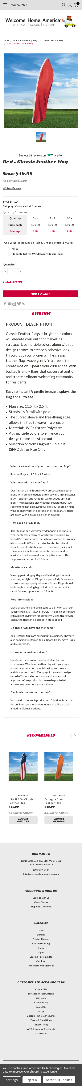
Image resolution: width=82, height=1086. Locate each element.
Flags (41, 947)
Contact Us (41, 989)
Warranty (41, 998)
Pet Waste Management (41, 965)
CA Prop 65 (41, 1033)
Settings (12, 1080)
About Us (41, 1006)
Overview (41, 313)
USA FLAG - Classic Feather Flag (21, 801)
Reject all (32, 1080)
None (15, 248)
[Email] (9, 304)
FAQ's (41, 1011)
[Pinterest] (24, 304)
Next (75, 735)
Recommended (41, 735)
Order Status (41, 902)
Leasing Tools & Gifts (41, 956)
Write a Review (12, 188)
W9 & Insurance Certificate (41, 1029)
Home (6, 40)
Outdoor (41, 961)
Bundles (41, 934)
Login (35, 897)
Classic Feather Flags (54, 40)
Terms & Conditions (41, 1020)
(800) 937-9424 (18, 4)
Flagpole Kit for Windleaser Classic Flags (38, 253)
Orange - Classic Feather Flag (55, 801)
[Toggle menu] (5, 7)
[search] (63, 5)
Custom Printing (41, 943)
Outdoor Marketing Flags (26, 40)
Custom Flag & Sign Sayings (41, 1015)
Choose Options (23, 820)
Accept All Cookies (59, 1080)
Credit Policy (41, 1002)
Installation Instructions (41, 993)
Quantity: (9, 264)
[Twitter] (19, 304)
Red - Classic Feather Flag (20, 43)
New (41, 930)
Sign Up (46, 897)
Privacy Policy (41, 1024)
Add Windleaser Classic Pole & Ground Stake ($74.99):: (38, 242)
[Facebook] (5, 304)
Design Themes (41, 939)
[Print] (14, 304)
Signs (41, 952)
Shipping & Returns (41, 906)
